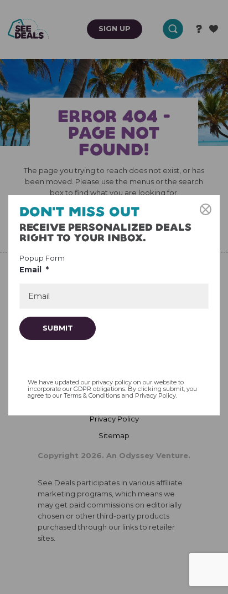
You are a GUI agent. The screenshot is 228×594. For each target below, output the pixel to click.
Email (34, 269)
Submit (58, 327)
